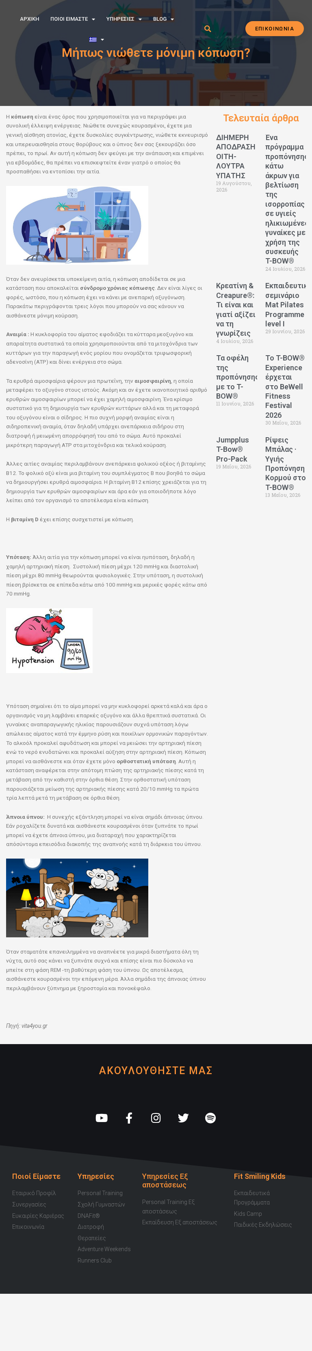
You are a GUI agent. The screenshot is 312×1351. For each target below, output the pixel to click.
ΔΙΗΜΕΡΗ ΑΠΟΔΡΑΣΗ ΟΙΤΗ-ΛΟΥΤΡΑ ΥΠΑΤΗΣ (236, 156)
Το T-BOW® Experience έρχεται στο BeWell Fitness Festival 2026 (285, 386)
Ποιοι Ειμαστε (69, 19)
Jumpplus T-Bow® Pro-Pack (232, 449)
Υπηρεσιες (120, 19)
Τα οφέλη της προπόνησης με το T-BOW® (237, 377)
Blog (160, 19)
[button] (208, 29)
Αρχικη (29, 19)
